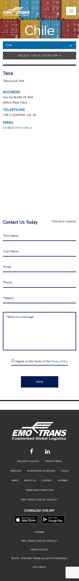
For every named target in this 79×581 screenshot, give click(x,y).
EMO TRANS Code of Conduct (39, 540)
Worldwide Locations (41, 470)
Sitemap (63, 480)
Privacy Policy (59, 361)
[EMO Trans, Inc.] (16, 11)
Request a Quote (28, 461)
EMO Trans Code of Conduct (39, 499)
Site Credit (39, 567)
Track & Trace (53, 461)
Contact (47, 480)
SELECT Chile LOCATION (38, 55)
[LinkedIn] (47, 451)
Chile (9, 45)
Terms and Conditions (39, 490)
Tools (65, 470)
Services (16, 470)
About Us (30, 480)
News (15, 480)
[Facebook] (31, 451)
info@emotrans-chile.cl (17, 127)
